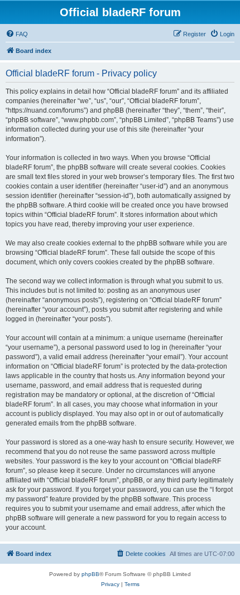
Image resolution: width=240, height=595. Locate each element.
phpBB (90, 574)
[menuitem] (17, 34)
